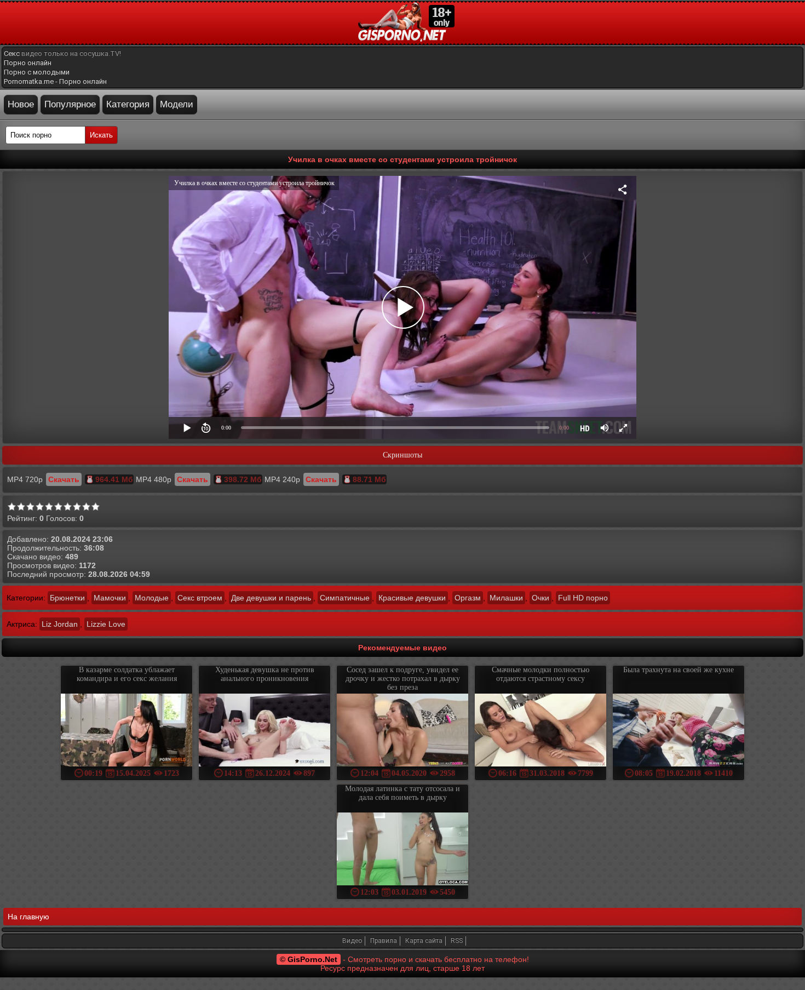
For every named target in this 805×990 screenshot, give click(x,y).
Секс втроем (199, 597)
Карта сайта (423, 941)
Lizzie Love (106, 624)
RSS (457, 941)
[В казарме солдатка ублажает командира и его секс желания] (126, 731)
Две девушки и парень (271, 597)
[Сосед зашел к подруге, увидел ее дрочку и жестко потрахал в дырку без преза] (402, 731)
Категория (128, 104)
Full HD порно (583, 597)
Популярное (70, 104)
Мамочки (110, 597)
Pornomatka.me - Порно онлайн (55, 81)
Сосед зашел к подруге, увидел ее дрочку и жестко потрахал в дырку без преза (403, 678)
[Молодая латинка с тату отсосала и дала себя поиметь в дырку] (402, 850)
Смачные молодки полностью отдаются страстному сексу (540, 674)
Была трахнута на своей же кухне (678, 670)
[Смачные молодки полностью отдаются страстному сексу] (540, 731)
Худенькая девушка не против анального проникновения (264, 674)
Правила (383, 941)
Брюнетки (67, 597)
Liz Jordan (60, 624)
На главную (28, 916)
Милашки (506, 597)
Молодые (152, 597)
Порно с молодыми (37, 72)
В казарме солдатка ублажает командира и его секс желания (127, 674)
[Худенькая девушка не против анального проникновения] (264, 731)
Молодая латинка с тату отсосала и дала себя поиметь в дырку (402, 793)
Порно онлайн (27, 63)
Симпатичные (345, 597)
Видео (352, 941)
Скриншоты (402, 455)
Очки (540, 597)
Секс (12, 53)
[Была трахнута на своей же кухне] (678, 731)
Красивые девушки (412, 597)
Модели (176, 104)
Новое (21, 104)
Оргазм (468, 597)
